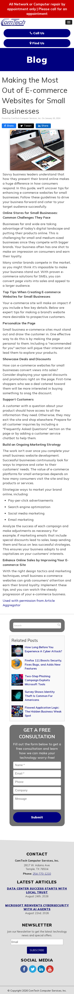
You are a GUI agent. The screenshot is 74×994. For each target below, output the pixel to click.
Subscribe (37, 950)
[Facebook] (24, 968)
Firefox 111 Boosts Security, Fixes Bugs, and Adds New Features (43, 664)
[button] (68, 22)
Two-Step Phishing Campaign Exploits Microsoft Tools (37, 680)
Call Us (38, 33)
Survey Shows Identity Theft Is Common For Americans (40, 696)
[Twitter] (32, 968)
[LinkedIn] (41, 968)
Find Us (37, 43)
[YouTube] (50, 968)
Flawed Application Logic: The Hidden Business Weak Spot (43, 711)
